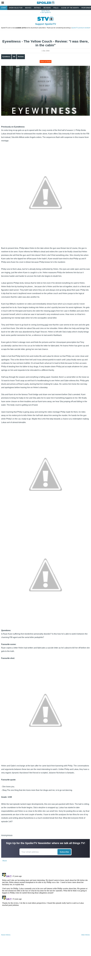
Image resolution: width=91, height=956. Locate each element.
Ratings (37, 8)
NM (14, 56)
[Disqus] (45, 901)
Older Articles (85, 935)
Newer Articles (5, 935)
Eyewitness (6, 56)
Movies (28, 8)
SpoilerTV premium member (81, 28)
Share (4, 861)
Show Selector (15, 8)
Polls (55, 8)
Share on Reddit (45, 61)
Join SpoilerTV (46, 12)
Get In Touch (45, 11)
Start (3, 8)
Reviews (47, 8)
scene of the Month (70, 8)
